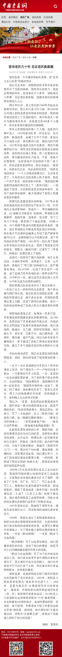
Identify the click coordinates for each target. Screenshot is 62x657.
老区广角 (24, 17)
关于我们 (50, 22)
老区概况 (13, 17)
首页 (3, 17)
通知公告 (6, 22)
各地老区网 (37, 22)
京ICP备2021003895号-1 (31, 637)
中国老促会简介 (21, 22)
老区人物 (26, 57)
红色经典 (48, 17)
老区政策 (36, 17)
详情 (35, 57)
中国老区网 (48, 72)
